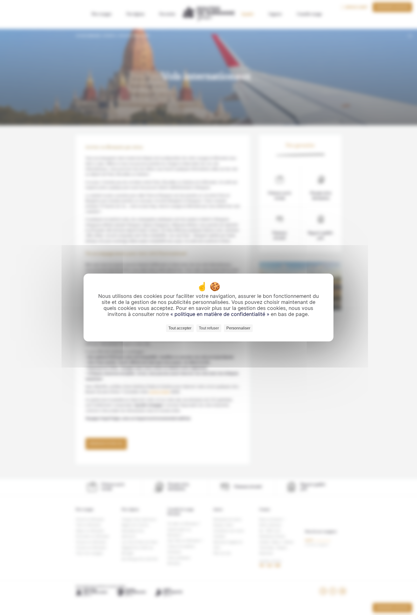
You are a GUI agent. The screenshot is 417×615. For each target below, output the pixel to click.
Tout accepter (179, 328)
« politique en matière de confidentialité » (220, 314)
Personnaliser (238, 328)
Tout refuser (209, 328)
